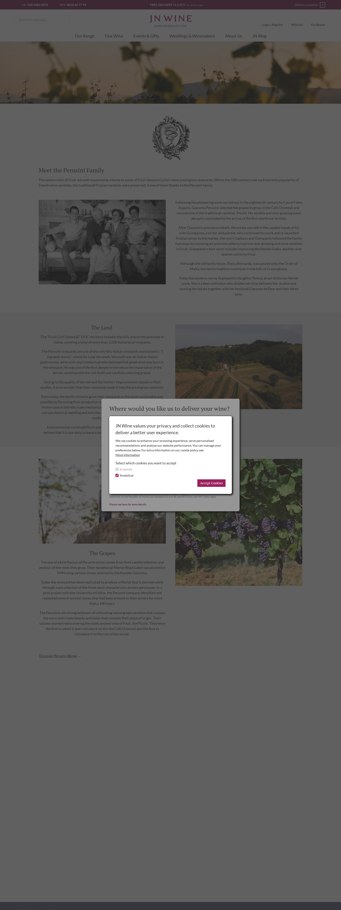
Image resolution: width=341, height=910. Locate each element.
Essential (126, 469)
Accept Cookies (211, 483)
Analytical (126, 475)
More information (127, 455)
